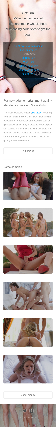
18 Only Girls (28, 58)
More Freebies (28, 395)
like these (36, 112)
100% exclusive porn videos (28, 46)
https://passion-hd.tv (29, 70)
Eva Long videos (28, 50)
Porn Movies (28, 151)
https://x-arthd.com (28, 66)
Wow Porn (28, 62)
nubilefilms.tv (28, 74)
